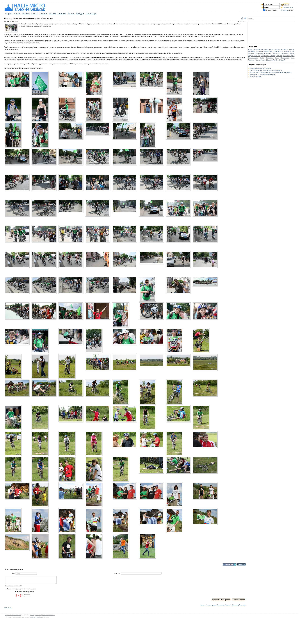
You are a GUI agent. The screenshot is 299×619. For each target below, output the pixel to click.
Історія (292, 51)
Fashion (275, 60)
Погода (43, 13)
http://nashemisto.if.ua (36, 617)
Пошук (52, 13)
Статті (34, 13)
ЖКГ (271, 51)
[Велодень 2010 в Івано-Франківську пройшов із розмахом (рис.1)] (11, 28)
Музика (292, 54)
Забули (285, 10)
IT (284, 60)
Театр (292, 58)
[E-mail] (245, 18)
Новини (202, 605)
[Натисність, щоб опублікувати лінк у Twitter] (235, 564)
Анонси (26, 13)
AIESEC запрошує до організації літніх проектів (266, 70)
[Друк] (242, 18)
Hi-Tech (281, 60)
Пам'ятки (272, 56)
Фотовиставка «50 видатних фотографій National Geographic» (270, 72)
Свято (262, 58)
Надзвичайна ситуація (256, 56)
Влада (271, 49)
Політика (286, 56)
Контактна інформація (48, 615)
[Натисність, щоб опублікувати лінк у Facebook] (228, 564)
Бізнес (250, 49)
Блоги (17, 13)
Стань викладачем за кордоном (260, 68)
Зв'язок (280, 51)
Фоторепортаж (211, 605)
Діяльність (38, 615)
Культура (251, 54)
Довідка (80, 13)
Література (259, 54)
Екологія (228, 605)
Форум (8, 13)
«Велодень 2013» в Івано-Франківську (262, 74)
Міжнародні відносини (280, 54)
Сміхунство (269, 58)
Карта (71, 13)
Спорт (277, 58)
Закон (275, 51)
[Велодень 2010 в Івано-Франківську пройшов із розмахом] (17, 80)
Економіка (251, 51)
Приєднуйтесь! (288, 7)
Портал (291, 56)
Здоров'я (286, 51)
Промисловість (253, 58)
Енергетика (265, 51)
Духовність (284, 49)
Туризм (258, 60)
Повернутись (8, 607)
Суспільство (221, 605)
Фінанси (263, 60)
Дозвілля (277, 49)
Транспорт (91, 13)
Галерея (62, 13)
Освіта (266, 56)
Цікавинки (235, 605)
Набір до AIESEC (255, 76)
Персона (279, 56)
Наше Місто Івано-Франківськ (13, 615)
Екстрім (258, 51)
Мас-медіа (267, 54)
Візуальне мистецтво (260, 49)
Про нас (32, 615)
